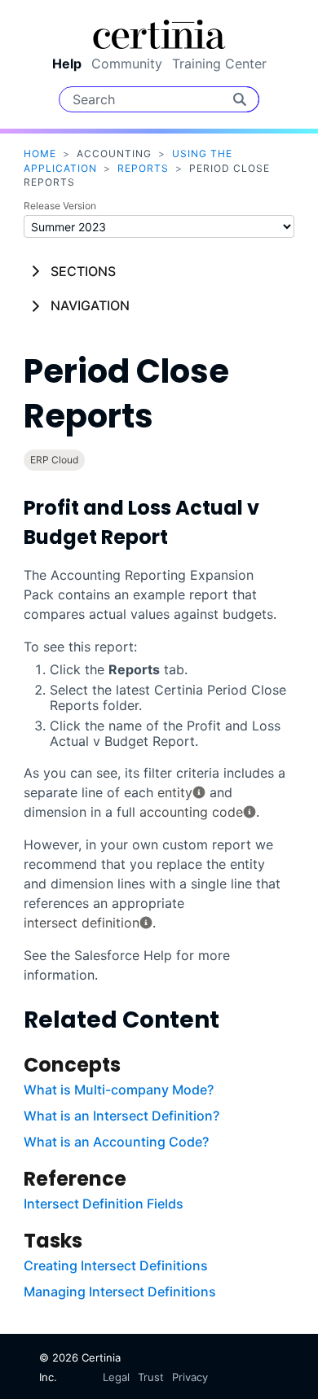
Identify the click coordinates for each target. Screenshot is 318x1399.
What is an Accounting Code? (116, 1142)
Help (67, 63)
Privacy (190, 1377)
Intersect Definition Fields (103, 1203)
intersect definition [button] (81, 922)
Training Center (219, 63)
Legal (116, 1377)
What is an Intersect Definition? (121, 1115)
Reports (143, 168)
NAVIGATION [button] (90, 305)
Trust (151, 1377)
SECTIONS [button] (83, 271)
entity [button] (174, 792)
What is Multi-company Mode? (119, 1089)
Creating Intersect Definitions (116, 1265)
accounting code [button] (191, 812)
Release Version (60, 206)
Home (40, 153)
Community (126, 63)
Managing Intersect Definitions (120, 1291)
